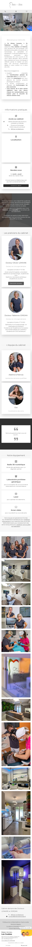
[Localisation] (16, 11)
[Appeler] (5, 11)
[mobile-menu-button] (26, 11)
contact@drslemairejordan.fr (17, 916)
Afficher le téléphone (17, 129)
